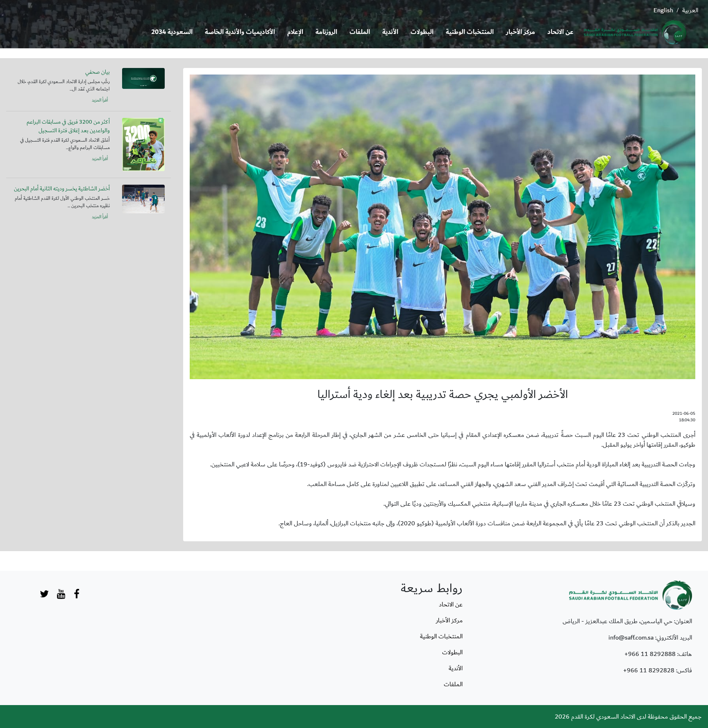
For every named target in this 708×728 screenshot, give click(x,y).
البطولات (422, 32)
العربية (690, 10)
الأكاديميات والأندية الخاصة (240, 32)
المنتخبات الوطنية (470, 32)
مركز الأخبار (520, 32)
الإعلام (295, 32)
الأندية (390, 32)
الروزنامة (326, 32)
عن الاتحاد (560, 32)
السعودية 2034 (172, 32)
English (663, 10)
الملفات (359, 32)
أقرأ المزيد (100, 100)
